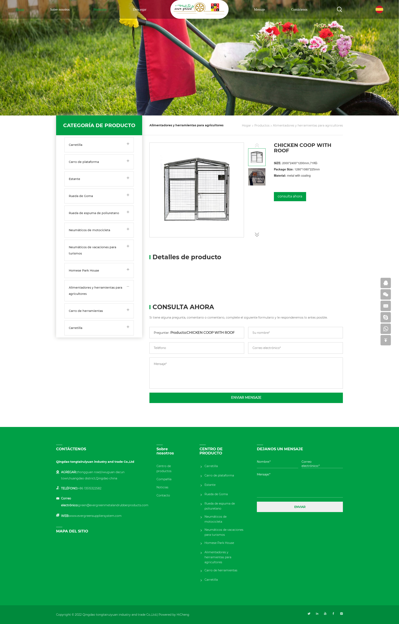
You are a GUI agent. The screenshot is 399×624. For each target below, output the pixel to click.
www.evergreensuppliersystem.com (95, 516)
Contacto (163, 495)
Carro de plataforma (84, 162)
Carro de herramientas (86, 311)
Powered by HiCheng (174, 615)
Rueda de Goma (81, 196)
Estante (74, 179)
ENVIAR (299, 507)
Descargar (139, 9)
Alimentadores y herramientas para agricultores (95, 291)
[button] (256, 233)
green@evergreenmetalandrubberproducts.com (113, 505)
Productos (99, 9)
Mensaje (259, 9)
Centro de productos (163, 468)
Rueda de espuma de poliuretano (94, 213)
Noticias (162, 487)
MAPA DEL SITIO (72, 531)
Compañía (163, 479)
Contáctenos (299, 9)
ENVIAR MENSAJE (246, 397)
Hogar (20, 9)
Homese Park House (84, 270)
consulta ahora (290, 196)
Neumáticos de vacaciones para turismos (92, 250)
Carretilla (75, 145)
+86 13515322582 (89, 488)
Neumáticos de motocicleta (89, 230)
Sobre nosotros (60, 9)
